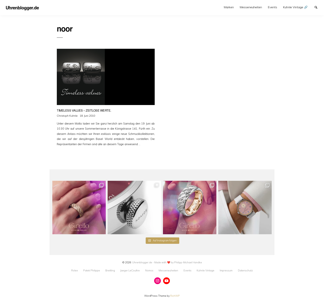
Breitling (110, 270)
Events (272, 7)
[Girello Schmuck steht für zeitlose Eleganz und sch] (189, 207)
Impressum (226, 270)
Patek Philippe (91, 270)
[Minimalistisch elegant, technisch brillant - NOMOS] (134, 207)
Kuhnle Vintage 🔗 (295, 7)
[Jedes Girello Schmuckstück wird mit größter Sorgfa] (79, 207)
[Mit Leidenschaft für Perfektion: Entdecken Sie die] (245, 207)
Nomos (149, 270)
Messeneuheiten (251, 7)
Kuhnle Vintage (205, 270)
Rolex (74, 270)
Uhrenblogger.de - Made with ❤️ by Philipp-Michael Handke (167, 262)
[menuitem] (229, 7)
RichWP (175, 295)
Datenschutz (245, 270)
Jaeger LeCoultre (130, 270)
